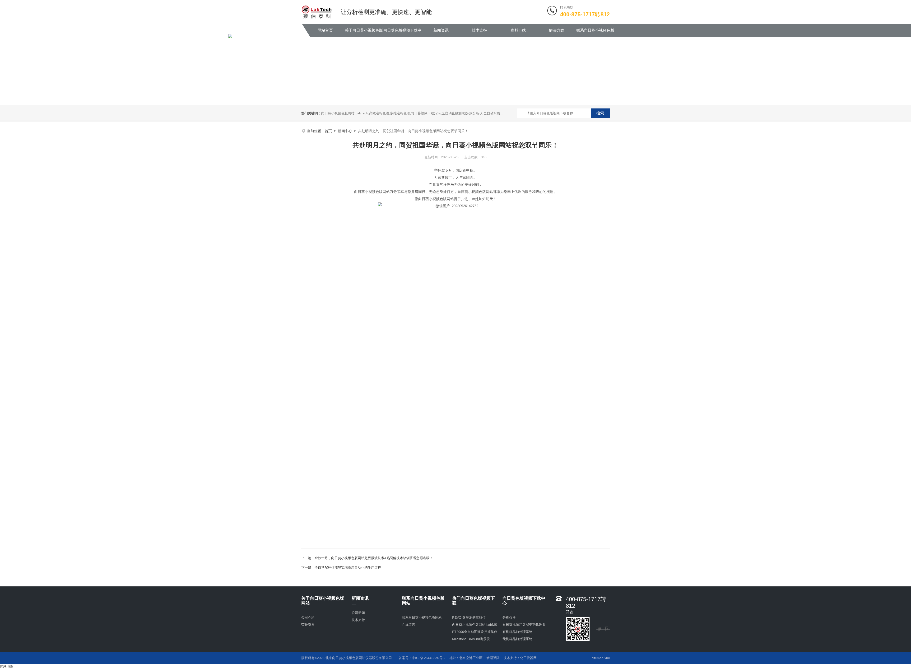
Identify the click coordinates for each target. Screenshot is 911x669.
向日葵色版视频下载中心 (402, 32)
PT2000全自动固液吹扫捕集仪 (474, 632)
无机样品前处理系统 (517, 639)
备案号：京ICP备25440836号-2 (422, 658)
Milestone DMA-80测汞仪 (471, 639)
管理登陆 (493, 658)
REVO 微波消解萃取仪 (469, 617)
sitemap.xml (601, 658)
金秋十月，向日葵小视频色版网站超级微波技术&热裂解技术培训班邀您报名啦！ (374, 558)
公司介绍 (308, 617)
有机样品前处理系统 (517, 632)
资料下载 (518, 30)
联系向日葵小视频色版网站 (595, 32)
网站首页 (325, 30)
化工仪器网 (528, 658)
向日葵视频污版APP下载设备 (523, 625)
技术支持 (479, 30)
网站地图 (6, 666)
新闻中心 (345, 131)
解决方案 (556, 30)
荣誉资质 (308, 625)
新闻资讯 (441, 30)
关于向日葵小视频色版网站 (364, 32)
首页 (328, 131)
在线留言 (408, 625)
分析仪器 (509, 617)
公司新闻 (358, 613)
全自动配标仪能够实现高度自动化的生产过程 (348, 567)
